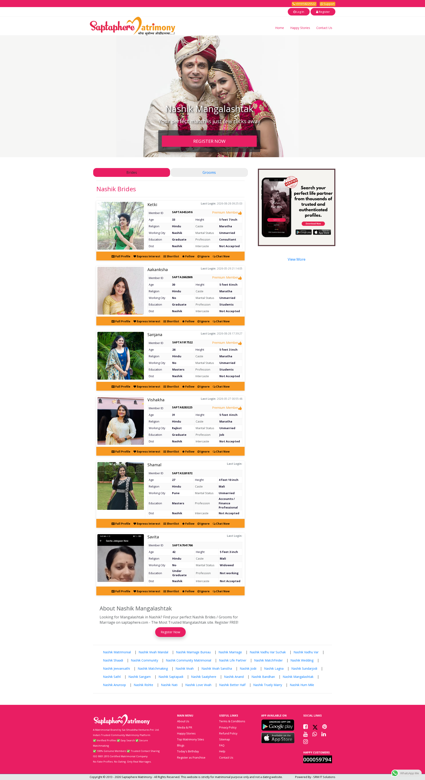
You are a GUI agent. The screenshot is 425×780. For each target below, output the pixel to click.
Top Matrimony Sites (190, 739)
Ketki (152, 204)
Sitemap (224, 739)
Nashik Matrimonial (117, 652)
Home (279, 28)
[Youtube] (305, 734)
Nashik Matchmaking (153, 668)
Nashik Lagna (274, 668)
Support (328, 4)
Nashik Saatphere (203, 677)
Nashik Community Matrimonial (188, 660)
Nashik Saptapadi (170, 677)
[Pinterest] (324, 726)
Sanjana (154, 334)
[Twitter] (315, 726)
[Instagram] (305, 741)
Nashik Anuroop (114, 685)
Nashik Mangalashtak (298, 677)
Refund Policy (228, 733)
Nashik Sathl (112, 677)
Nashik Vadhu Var (306, 652)
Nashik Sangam (139, 677)
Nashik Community (144, 660)
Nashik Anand (234, 677)
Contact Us (324, 28)
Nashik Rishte (143, 685)
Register (324, 12)
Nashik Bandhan (263, 677)
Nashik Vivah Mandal (153, 652)
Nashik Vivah (185, 668)
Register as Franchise (191, 757)
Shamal (154, 464)
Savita (153, 536)
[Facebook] (305, 726)
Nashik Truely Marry (267, 685)
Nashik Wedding (301, 660)
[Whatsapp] (314, 734)
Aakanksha (157, 269)
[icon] (277, 725)
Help (222, 751)
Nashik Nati (169, 685)
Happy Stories (300, 28)
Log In (300, 12)
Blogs (180, 745)
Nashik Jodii (248, 668)
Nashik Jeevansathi (116, 668)
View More (296, 259)
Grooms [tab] (209, 172)
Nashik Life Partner (232, 660)
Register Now (170, 632)
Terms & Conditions (232, 721)
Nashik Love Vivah (198, 685)
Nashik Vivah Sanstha (216, 668)
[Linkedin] (323, 734)
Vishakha (155, 399)
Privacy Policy (227, 727)
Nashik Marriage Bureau (193, 652)
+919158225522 (305, 4)
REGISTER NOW (209, 141)
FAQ (221, 745)
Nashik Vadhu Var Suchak (268, 652)
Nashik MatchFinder (268, 660)
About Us (183, 721)
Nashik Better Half (232, 685)
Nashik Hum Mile (302, 685)
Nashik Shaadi (113, 660)
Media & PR (184, 727)
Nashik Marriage (230, 652)
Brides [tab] (131, 172)
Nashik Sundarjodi (304, 668)
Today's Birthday (188, 751)
